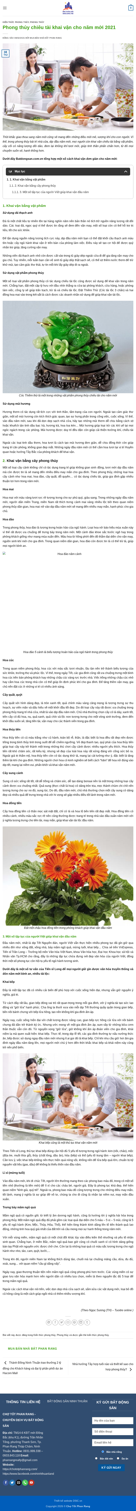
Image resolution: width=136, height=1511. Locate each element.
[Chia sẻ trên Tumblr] (87, 1322)
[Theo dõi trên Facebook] (6, 1483)
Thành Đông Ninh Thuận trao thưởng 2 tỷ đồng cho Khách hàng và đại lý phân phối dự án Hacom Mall (33, 1368)
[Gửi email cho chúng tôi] (19, 1483)
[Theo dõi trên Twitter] (12, 1483)
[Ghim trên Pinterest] (74, 1322)
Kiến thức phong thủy (16, 22)
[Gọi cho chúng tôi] (25, 1483)
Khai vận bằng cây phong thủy (32, 461)
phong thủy (22, 141)
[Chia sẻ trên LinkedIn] (81, 1322)
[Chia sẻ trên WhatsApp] (49, 1322)
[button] (5, 8)
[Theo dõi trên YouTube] (31, 1483)
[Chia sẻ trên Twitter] (61, 1322)
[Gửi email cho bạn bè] (68, 1322)
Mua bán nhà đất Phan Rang (46, 38)
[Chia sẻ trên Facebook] (55, 1322)
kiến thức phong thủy (98, 1335)
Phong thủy (37, 22)
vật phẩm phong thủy (76, 395)
